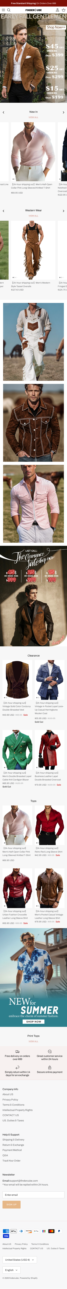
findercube (14, 1278)
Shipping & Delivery (13, 1139)
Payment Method (12, 1150)
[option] (33, 58)
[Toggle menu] (3, 10)
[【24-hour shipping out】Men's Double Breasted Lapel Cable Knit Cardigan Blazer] (17, 750)
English (9, 1270)
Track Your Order (11, 1160)
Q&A (5, 1155)
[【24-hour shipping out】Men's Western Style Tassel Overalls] (33, 250)
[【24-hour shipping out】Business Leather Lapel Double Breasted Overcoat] (50, 750)
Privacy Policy (10, 1099)
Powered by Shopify (29, 1278)
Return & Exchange (13, 1145)
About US (7, 1094)
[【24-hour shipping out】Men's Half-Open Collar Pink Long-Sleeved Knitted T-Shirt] (33, 151)
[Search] (10, 10)
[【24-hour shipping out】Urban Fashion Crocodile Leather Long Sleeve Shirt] (17, 888)
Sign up (12, 1204)
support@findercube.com (24, 1180)
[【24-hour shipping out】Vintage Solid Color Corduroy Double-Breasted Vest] (17, 680)
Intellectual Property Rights (17, 1110)
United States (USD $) (17, 1259)
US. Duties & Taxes (13, 1120)
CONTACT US (10, 1115)
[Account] (56, 10)
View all (33, 117)
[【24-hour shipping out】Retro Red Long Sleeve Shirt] (50, 825)
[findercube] (33, 10)
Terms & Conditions (13, 1104)
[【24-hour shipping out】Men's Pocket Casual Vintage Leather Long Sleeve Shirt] (50, 888)
